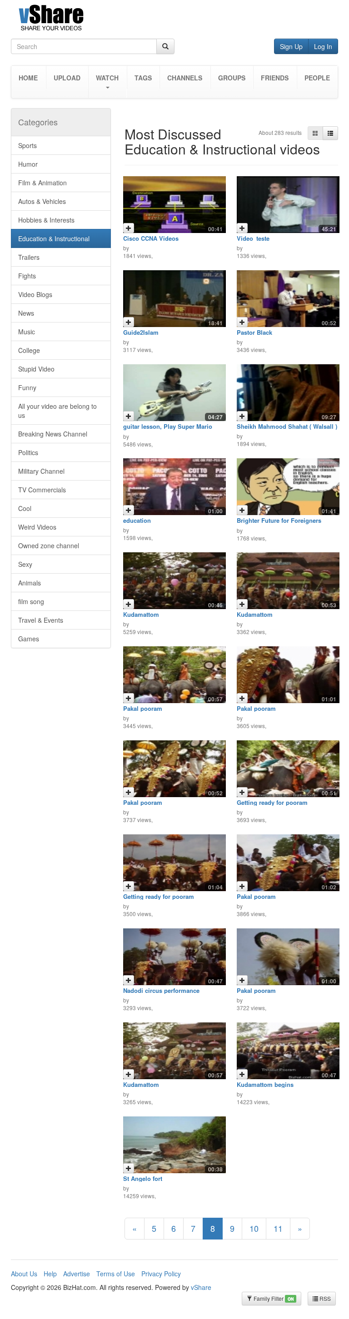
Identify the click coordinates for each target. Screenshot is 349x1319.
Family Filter (273, 1298)
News (26, 312)
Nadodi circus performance (161, 990)
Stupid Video (36, 368)
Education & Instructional (54, 238)
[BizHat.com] (174, 19)
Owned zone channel (48, 545)
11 (278, 1228)
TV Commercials (42, 489)
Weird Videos (37, 526)
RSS (324, 1298)
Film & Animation (42, 182)
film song (31, 601)
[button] (107, 82)
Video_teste (253, 238)
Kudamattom (141, 614)
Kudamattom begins (265, 1084)
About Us (24, 1273)
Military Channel (41, 471)
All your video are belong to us (57, 411)
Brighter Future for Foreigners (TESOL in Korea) (279, 523)
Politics (28, 452)
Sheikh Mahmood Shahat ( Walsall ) (287, 426)
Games (28, 638)
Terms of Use (115, 1273)
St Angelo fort (142, 1178)
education (137, 520)
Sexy (25, 564)
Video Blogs (35, 294)
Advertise (76, 1273)
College (29, 350)
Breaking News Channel (52, 433)
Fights (27, 275)
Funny (27, 387)
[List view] (330, 133)
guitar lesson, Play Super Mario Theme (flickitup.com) (167, 429)
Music (26, 331)
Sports (27, 145)
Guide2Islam (141, 332)
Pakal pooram (142, 708)
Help (50, 1273)
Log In (323, 46)
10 (254, 1228)
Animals (29, 582)
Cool (24, 508)
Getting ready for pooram (272, 802)
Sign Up (291, 46)
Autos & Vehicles (42, 201)
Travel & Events (40, 620)
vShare (201, 1287)
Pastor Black (254, 332)
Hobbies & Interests (46, 219)
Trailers (29, 257)
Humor (28, 164)
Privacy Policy (161, 1273)
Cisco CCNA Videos (151, 238)
